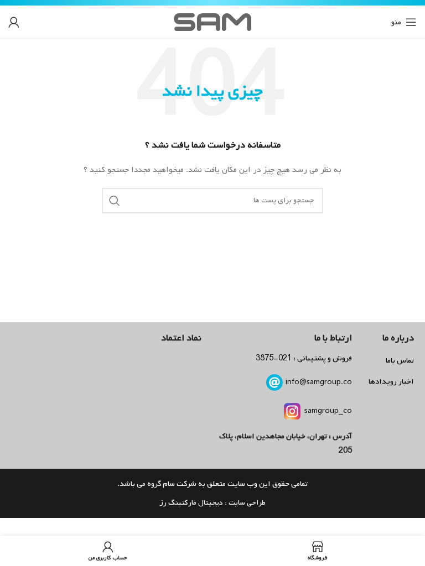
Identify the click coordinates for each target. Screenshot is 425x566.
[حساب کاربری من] (14, 22)
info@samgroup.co (319, 382)
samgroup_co (328, 411)
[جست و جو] (114, 200)
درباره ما (398, 338)
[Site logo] (212, 22)
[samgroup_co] (292, 411)
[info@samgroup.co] (274, 382)
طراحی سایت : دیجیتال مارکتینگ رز (212, 503)
